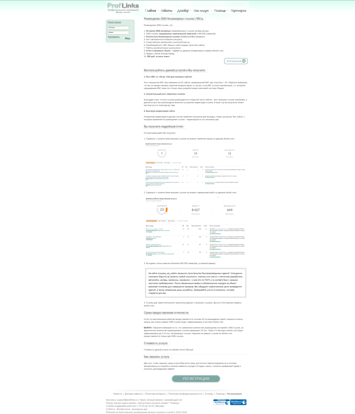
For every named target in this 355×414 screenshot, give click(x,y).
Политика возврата (155, 394)
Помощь (220, 10)
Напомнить (114, 37)
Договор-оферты (134, 394)
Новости (166, 10)
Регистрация (114, 22)
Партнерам (238, 10)
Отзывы (209, 394)
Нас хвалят (201, 10)
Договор (183, 10)
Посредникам (234, 394)
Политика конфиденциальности (185, 394)
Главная (150, 10)
